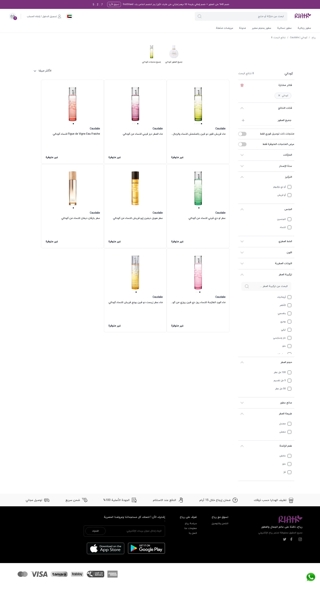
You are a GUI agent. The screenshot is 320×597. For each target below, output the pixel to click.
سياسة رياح (191, 523)
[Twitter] (284, 539)
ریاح (314, 37)
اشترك (95, 530)
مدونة (242, 28)
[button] (199, 16)
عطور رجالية (304, 28)
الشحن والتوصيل (220, 523)
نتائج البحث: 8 (278, 37)
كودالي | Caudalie (298, 37)
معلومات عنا (190, 528)
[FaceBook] (291, 539)
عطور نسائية (284, 28)
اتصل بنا (193, 533)
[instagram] (300, 539)
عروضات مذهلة (224, 28)
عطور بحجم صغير (261, 28)
